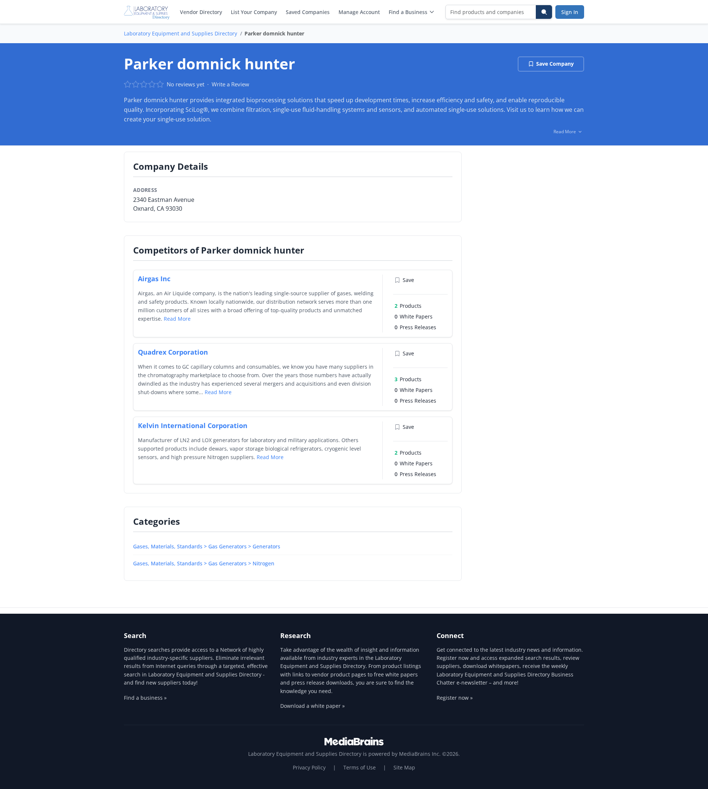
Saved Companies (308, 11)
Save (408, 279)
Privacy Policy (309, 767)
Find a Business (408, 11)
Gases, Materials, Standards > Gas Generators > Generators (206, 546)
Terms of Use (359, 767)
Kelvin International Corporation (192, 425)
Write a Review (230, 84)
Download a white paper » (312, 705)
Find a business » (145, 697)
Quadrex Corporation (173, 352)
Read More (177, 318)
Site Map (404, 767)
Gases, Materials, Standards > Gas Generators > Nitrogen (203, 563)
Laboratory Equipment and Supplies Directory (180, 33)
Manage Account (359, 11)
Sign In (569, 11)
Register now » (455, 697)
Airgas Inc (154, 278)
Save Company (555, 63)
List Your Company (254, 11)
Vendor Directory (201, 11)
